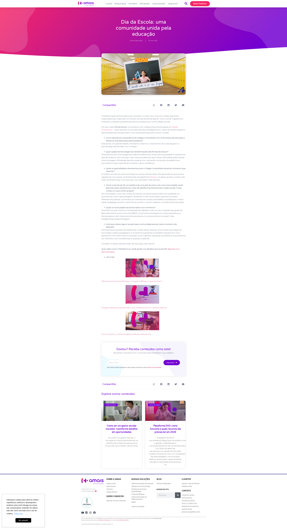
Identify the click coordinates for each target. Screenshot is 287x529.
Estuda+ (153, 177)
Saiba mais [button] (18, 514)
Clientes (186, 479)
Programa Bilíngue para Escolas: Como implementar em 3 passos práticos (134, 308)
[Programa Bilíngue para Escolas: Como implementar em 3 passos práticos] (142, 294)
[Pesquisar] (178, 495)
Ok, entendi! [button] (23, 520)
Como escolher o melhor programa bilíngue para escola (126, 334)
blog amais (173, 4)
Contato (186, 490)
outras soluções (158, 4)
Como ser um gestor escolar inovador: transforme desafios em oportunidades (122, 428)
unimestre (132, 4)
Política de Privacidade (154, 367)
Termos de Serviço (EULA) (122, 520)
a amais (109, 4)
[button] (153, 105)
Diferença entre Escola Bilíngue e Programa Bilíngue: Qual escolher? (131, 281)
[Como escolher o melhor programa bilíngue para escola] (142, 321)
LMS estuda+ (144, 4)
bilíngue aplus (120, 4)
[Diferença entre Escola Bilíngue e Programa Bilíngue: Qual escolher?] (142, 268)
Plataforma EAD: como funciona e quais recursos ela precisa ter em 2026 (165, 428)
